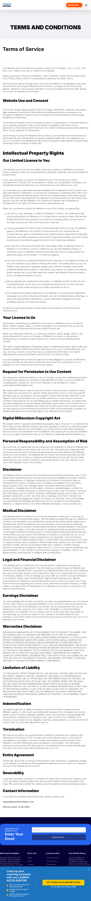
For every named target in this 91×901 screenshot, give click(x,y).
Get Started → (74, 5)
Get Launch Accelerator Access (63, 882)
